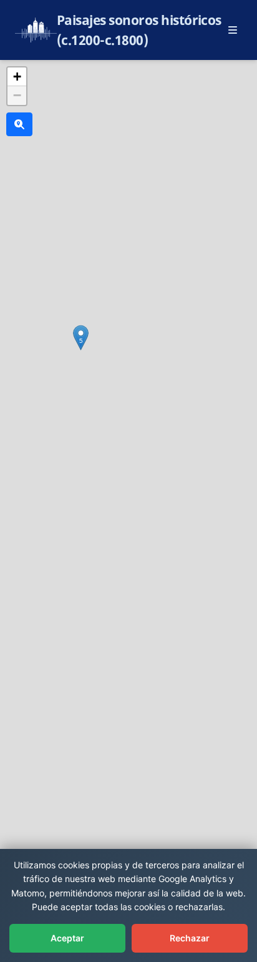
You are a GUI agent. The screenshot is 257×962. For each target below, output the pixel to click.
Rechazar (190, 938)
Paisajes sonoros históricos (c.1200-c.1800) (139, 30)
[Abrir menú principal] (232, 29)
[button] (81, 337)
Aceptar (67, 938)
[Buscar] (19, 124)
